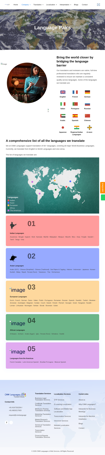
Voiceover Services (61, 421)
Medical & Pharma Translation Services (42, 409)
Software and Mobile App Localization (63, 410)
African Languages (17, 330)
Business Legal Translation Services (42, 399)
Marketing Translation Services (43, 415)
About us (82, 400)
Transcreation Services (62, 416)
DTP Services (59, 400)
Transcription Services (40, 431)
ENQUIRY (102, 187)
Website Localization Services (61, 426)
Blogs (76, 5)
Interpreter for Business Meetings (87, 410)
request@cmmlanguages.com (20, 415)
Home (16, 5)
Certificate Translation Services (43, 404)
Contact (85, 5)
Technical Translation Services (43, 425)
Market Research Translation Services (42, 420)
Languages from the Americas (21, 358)
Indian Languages (17, 233)
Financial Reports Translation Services (42, 436)
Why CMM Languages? (87, 404)
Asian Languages (17, 266)
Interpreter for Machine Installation (87, 417)
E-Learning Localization (62, 404)
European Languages (18, 297)
